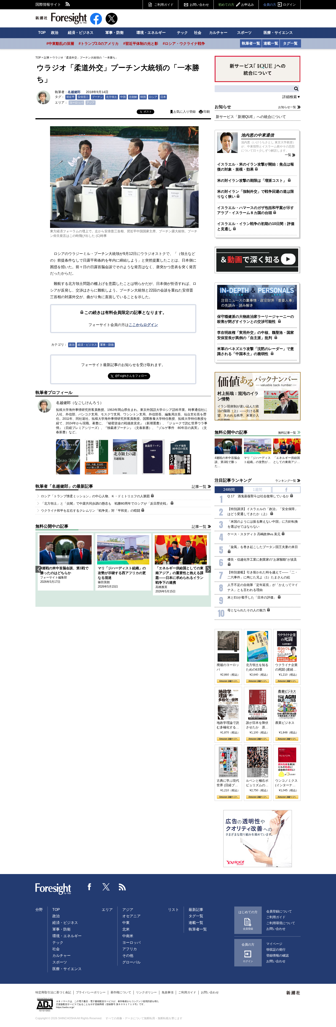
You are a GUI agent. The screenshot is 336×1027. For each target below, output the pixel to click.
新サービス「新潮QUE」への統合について (251, 117)
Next (208, 569)
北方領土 (111, 97)
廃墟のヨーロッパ (228, 667)
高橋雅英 (161, 587)
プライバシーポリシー (91, 992)
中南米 (127, 936)
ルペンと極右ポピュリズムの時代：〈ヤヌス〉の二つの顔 (257, 783)
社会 (197, 33)
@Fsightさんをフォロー (131, 375)
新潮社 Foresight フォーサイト (61, 18)
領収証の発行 (275, 949)
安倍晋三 (83, 97)
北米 (126, 929)
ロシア (153, 97)
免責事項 (167, 992)
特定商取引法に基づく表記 (53, 992)
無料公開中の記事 (51, 526)
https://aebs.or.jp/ (65, 1007)
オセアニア (131, 916)
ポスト (148, 111)
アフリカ (129, 949)
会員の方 (279, 4)
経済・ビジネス (80, 33)
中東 (126, 923)
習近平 (70, 97)
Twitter (106, 887)
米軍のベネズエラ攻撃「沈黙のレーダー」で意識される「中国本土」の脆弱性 (255, 351)
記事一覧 (199, 487)
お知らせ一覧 (287, 107)
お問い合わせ (199, 4)
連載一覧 (271, 43)
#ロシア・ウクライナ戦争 (184, 43)
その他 (127, 955)
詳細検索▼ (291, 97)
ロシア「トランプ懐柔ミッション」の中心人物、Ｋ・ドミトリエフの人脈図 (96, 496)
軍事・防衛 (114, 33)
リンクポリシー (146, 992)
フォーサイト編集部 (53, 577)
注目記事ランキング (233, 480)
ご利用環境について (280, 923)
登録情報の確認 (277, 955)
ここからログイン (143, 325)
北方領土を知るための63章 (257, 667)
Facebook (89, 887)
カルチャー (218, 33)
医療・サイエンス (278, 33)
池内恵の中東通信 (257, 135)
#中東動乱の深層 (60, 43)
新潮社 (293, 993)
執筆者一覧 (251, 43)
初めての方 (236, 4)
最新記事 (196, 910)
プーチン (97, 97)
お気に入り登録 (184, 111)
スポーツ (244, 33)
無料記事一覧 (287, 432)
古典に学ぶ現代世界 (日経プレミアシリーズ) (228, 783)
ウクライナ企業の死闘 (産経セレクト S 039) (286, 667)
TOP (42, 33)
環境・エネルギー (151, 33)
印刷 (206, 111)
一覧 (288, 155)
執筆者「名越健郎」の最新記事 (64, 486)
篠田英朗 (104, 582)
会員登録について (279, 911)
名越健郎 (74, 92)
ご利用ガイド (163, 4)
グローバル (131, 962)
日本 (163, 97)
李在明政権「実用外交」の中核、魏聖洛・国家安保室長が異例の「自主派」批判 (255, 335)
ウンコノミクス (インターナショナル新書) (286, 783)
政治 (54, 33)
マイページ (274, 944)
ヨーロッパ (76, 102)
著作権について (120, 992)
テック (182, 33)
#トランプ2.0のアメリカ (99, 43)
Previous (38, 569)
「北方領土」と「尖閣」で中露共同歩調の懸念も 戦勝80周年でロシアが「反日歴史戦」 (105, 503)
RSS (67, 4)
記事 (46, 57)
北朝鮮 (133, 97)
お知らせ (223, 106)
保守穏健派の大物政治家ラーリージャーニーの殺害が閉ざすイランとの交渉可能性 (255, 319)
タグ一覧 (290, 43)
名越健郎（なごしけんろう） (80, 403)
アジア (90, 102)
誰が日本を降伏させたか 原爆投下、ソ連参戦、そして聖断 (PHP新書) (257, 725)
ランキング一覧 (285, 480)
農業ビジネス (284, 723)
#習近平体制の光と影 (140, 43)
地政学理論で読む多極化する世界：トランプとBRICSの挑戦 (228, 725)
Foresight (53, 889)
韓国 (143, 97)
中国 (123, 97)
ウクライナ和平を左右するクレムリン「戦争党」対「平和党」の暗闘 (91, 510)
